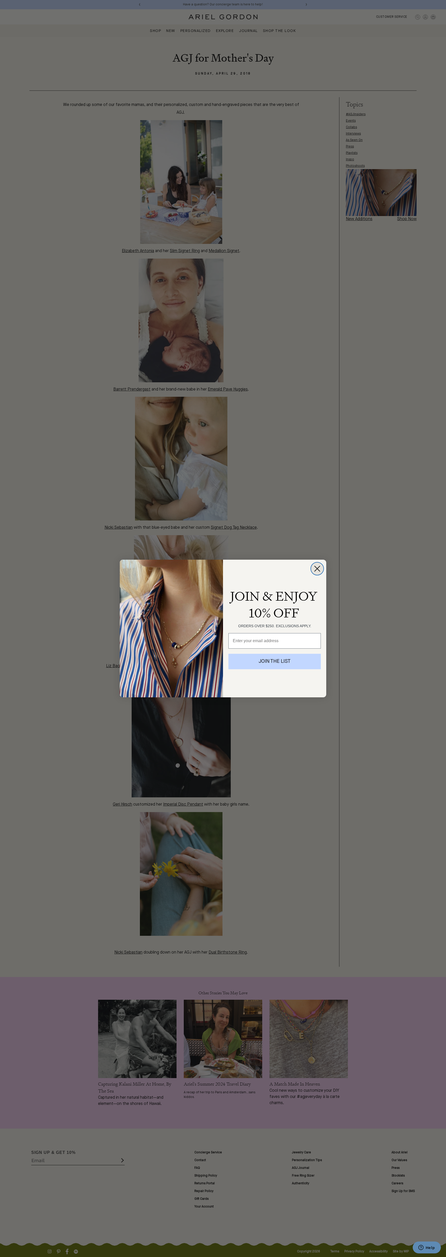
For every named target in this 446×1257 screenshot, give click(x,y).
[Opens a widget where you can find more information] (426, 1248)
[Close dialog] (317, 568)
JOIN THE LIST (275, 661)
